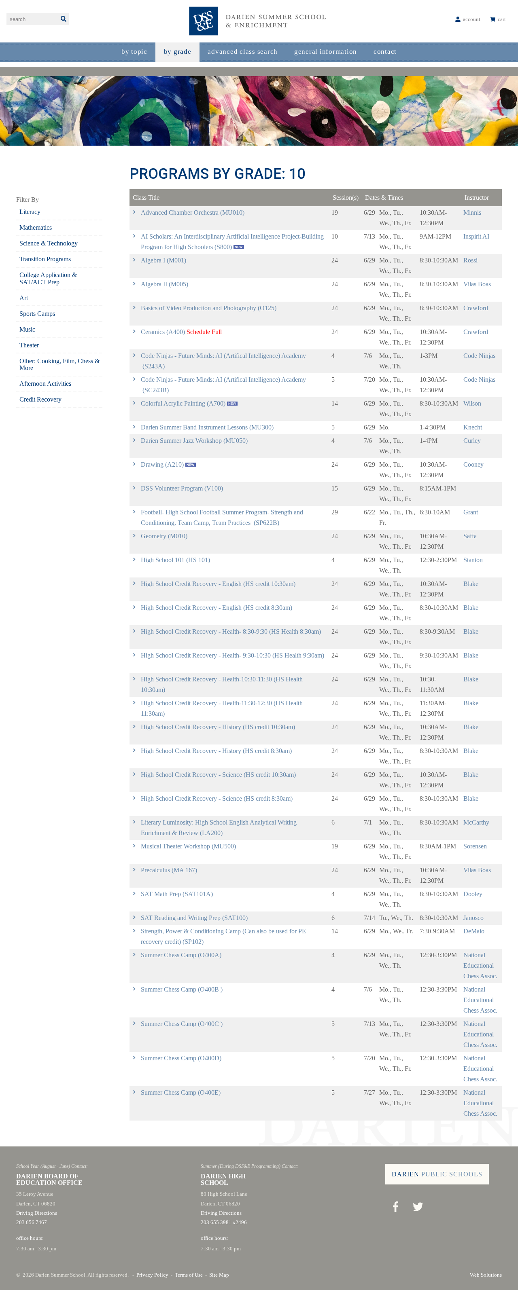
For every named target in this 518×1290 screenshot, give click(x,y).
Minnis (472, 212)
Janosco (473, 917)
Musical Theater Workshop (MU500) (188, 846)
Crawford (475, 308)
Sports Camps (37, 313)
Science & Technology (48, 243)
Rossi (470, 260)
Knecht (472, 427)
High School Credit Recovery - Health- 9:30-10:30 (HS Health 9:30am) (232, 655)
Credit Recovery (40, 399)
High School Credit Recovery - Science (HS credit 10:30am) (218, 774)
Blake (470, 583)
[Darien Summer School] (259, 21)
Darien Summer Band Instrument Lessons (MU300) (207, 427)
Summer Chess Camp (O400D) (181, 1058)
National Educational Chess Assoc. (480, 965)
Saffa (470, 536)
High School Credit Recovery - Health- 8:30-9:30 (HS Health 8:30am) (231, 631)
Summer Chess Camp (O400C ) (182, 1023)
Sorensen (475, 846)
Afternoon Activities (45, 383)
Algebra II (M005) (164, 284)
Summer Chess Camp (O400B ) (182, 989)
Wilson (472, 403)
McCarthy (476, 822)
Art (23, 297)
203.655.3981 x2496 (224, 1222)
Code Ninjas (479, 355)
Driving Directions (36, 1213)
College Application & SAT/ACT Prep (48, 278)
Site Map (219, 1275)
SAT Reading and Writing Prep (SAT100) (194, 917)
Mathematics (35, 227)
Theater (29, 345)
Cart (502, 19)
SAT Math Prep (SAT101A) (177, 893)
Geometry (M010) (164, 536)
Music (27, 329)
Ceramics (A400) (163, 331)
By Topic (134, 51)
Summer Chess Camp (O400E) (181, 1092)
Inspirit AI (476, 236)
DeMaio (473, 931)
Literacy (29, 211)
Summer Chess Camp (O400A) (181, 955)
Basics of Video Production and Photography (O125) (208, 308)
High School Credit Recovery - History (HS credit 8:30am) (216, 750)
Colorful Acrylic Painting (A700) (183, 403)
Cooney (473, 464)
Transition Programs (45, 259)
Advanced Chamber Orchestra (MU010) (192, 212)
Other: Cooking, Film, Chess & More (59, 364)
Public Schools (437, 1174)
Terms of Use (189, 1275)
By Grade (177, 51)
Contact (385, 51)
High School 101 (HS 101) (175, 559)
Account (471, 19)
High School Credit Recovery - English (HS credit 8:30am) (216, 607)
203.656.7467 (31, 1222)
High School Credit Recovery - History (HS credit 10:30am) (218, 726)
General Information (325, 51)
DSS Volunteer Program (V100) (182, 488)
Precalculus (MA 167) (169, 870)
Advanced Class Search (243, 51)
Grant (470, 512)
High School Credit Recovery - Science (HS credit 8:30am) (217, 798)
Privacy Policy (152, 1275)
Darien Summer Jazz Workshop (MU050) (194, 440)
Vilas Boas (477, 284)
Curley (472, 440)
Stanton (473, 559)
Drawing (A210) (162, 464)
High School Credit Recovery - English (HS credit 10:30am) (218, 583)
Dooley (472, 893)
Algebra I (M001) (163, 260)
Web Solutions (486, 1275)
